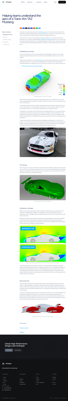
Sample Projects (22, 384)
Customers (38, 2)
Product (23, 2)
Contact (4, 384)
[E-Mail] (29, 28)
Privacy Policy (56, 398)
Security (51, 398)
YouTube (54, 384)
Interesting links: (6, 44)
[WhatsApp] (37, 28)
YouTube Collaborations (40, 382)
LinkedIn (54, 379)
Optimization (22, 382)
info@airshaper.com (7, 389)
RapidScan (43, 39)
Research (37, 379)
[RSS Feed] (21, 28)
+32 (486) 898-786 (7, 387)
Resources (29, 2)
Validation (21, 379)
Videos (37, 377)
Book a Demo (62, 2)
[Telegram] (39, 28)
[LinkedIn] (31, 28)
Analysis (21, 380)
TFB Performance (42, 32)
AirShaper (50, 39)
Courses (37, 380)
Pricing (45, 2)
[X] (26, 28)
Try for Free (8, 350)
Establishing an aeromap (7, 34)
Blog (4, 382)
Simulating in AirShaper (7, 39)
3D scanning (5, 37)
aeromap (40, 60)
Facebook (54, 377)
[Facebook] (23, 28)
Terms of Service (63, 398)
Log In (55, 2)
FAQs (37, 384)
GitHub (54, 382)
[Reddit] (34, 28)
